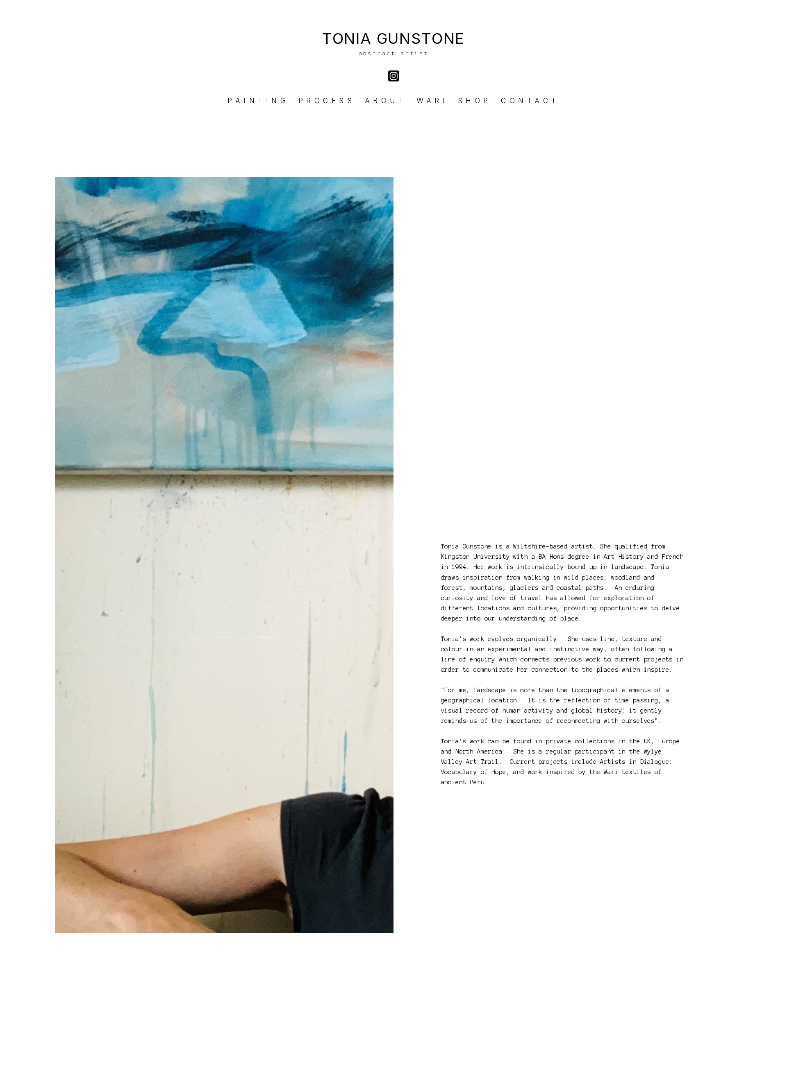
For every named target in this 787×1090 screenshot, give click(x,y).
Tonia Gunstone (393, 38)
